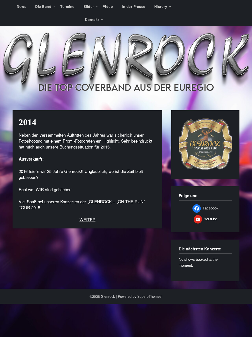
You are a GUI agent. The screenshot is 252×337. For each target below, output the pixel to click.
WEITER (87, 219)
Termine (67, 6)
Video (108, 6)
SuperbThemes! (149, 296)
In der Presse (133, 6)
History (160, 6)
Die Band (43, 6)
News (21, 6)
